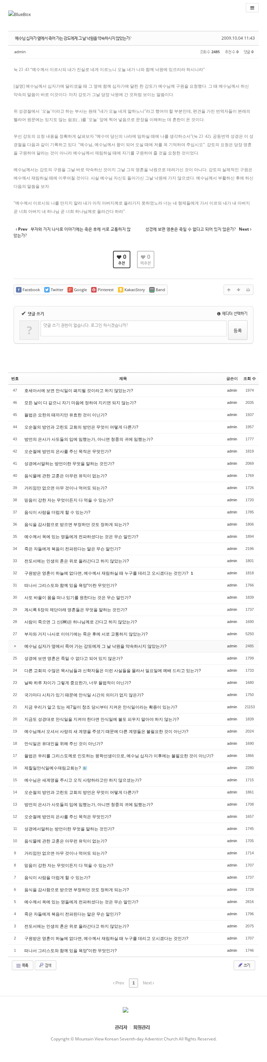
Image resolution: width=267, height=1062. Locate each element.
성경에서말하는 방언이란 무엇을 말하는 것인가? (69, 463)
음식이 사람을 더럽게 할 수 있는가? (57, 512)
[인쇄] (248, 290)
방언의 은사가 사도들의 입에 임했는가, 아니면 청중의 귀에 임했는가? (88, 439)
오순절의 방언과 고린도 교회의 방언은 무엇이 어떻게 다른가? (81, 427)
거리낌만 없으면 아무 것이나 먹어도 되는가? (65, 488)
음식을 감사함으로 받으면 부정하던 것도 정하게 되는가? (76, 524)
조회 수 (249, 378)
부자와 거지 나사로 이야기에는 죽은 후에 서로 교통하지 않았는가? (86, 634)
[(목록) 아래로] (238, 290)
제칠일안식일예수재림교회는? (53, 768)
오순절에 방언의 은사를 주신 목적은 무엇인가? (67, 451)
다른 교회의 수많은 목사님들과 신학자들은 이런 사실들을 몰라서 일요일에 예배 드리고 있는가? (112, 670)
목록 (24, 965)
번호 (15, 378)
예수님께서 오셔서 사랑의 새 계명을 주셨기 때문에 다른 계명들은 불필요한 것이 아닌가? (106, 731)
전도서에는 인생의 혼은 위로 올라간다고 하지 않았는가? (76, 561)
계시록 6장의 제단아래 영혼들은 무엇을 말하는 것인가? (75, 609)
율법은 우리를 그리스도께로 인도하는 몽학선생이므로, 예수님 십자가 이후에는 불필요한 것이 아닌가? (118, 755)
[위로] (229, 290)
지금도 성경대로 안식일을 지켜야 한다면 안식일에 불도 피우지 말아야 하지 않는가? (101, 719)
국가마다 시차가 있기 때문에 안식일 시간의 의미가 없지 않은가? (84, 695)
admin (20, 51)
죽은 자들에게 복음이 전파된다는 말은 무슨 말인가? (72, 548)
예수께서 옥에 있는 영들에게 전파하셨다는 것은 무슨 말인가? (81, 536)
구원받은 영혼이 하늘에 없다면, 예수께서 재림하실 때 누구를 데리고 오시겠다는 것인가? (106, 573)
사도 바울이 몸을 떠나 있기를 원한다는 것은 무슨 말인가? (77, 597)
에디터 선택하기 (234, 313)
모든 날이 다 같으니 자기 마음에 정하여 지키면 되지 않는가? (80, 402)
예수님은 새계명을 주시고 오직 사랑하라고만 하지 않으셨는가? (82, 780)
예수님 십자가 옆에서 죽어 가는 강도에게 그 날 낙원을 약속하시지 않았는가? (73, 38)
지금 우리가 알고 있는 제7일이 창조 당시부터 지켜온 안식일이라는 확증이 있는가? (100, 707)
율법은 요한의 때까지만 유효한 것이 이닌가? (65, 415)
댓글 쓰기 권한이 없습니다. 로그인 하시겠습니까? (85, 325)
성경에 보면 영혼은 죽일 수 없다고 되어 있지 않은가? (73, 658)
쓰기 (246, 965)
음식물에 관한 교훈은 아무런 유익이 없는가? (65, 475)
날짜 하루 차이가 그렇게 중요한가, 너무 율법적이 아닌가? (77, 682)
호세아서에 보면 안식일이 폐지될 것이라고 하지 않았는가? (78, 390)
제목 (123, 378)
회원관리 (141, 1027)
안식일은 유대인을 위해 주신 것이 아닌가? (63, 743)
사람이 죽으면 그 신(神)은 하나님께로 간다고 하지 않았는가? (80, 622)
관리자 (121, 1027)
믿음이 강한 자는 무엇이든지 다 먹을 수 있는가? (68, 500)
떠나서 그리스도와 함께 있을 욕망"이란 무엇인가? (70, 585)
